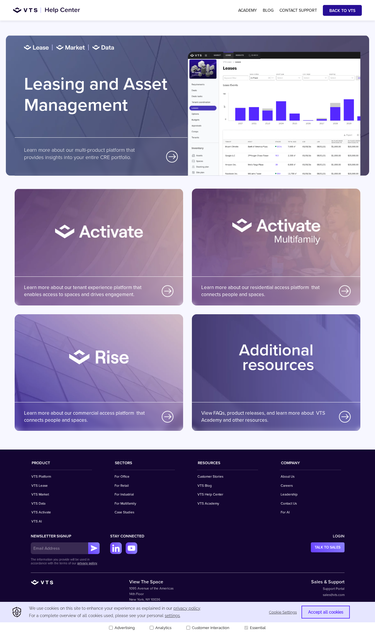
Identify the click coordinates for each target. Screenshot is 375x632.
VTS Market (40, 494)
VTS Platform (41, 476)
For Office (122, 476)
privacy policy (87, 563)
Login (339, 536)
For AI (285, 512)
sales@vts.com (334, 595)
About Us (287, 476)
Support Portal (334, 589)
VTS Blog (204, 486)
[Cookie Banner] (187, 617)
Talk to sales (327, 547)
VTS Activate (41, 512)
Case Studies (124, 512)
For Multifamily (125, 503)
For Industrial (124, 494)
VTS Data (38, 503)
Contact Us (289, 503)
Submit (94, 548)
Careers (287, 486)
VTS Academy (208, 503)
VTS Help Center (210, 494)
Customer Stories (210, 476)
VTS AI (36, 521)
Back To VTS (342, 10)
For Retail (122, 486)
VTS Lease (39, 486)
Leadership (289, 494)
